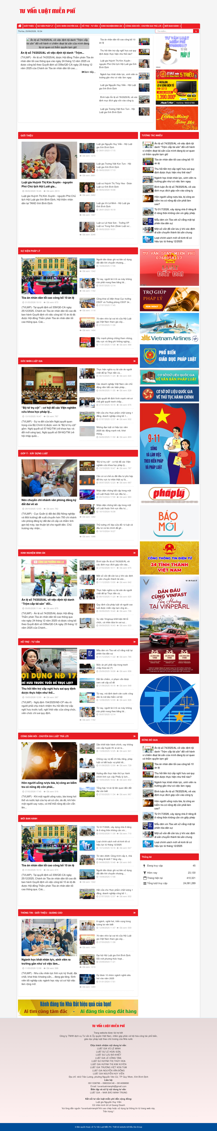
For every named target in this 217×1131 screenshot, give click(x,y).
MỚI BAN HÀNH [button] (172, 26)
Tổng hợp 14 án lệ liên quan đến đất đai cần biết (114, 789)
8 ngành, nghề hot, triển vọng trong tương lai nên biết (113, 923)
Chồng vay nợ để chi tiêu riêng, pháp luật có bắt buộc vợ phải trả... (114, 760)
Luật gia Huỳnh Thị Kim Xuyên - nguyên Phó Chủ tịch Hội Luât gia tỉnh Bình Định (117, 64)
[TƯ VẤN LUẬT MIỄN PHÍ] (47, 11)
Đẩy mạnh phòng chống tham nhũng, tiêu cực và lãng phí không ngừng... (114, 340)
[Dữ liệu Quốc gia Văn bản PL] (169, 377)
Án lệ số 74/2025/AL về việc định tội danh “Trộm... (52, 53)
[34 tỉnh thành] (169, 557)
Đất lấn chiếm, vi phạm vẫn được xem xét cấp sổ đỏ (112, 680)
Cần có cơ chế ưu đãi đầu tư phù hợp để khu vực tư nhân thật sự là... (114, 477)
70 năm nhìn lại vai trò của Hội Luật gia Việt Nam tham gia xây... (113, 320)
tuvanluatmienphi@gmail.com (111, 1086)
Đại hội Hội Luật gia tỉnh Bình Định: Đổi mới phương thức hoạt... (113, 957)
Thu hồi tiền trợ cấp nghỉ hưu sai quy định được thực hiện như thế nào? (117, 52)
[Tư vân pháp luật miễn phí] (169, 267)
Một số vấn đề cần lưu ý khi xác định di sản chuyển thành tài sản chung (174, 230)
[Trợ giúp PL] (169, 299)
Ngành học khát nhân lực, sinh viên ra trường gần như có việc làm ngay (118, 76)
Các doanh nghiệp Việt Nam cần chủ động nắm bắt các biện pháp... (114, 385)
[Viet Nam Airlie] (169, 327)
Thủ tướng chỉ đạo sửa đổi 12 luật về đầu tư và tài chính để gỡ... (114, 526)
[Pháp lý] (169, 494)
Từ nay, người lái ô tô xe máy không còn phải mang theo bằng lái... (114, 280)
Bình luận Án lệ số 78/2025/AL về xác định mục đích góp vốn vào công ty (118, 98)
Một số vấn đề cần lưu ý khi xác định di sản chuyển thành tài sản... (114, 577)
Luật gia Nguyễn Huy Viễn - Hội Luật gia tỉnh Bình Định (117, 86)
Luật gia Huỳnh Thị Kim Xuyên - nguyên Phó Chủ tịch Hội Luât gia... (47, 184)
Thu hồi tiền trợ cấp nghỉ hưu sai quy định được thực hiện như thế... (49, 691)
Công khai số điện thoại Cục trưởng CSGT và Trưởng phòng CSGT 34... (113, 300)
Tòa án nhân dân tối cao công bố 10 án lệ (117, 41)
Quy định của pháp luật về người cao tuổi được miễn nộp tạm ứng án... (114, 606)
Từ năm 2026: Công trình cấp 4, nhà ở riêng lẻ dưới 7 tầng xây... (114, 857)
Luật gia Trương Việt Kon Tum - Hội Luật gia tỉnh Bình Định (117, 110)
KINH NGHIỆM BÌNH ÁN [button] (112, 26)
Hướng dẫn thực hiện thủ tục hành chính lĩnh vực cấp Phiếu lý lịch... (113, 775)
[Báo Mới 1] (169, 522)
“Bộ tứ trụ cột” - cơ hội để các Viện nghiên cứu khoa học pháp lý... (49, 410)
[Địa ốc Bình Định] (78, 1007)
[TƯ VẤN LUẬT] (177, 51)
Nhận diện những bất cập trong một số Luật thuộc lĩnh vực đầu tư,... (113, 492)
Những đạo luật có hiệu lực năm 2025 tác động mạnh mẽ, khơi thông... (112, 430)
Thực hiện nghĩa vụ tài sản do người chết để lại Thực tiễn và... (114, 371)
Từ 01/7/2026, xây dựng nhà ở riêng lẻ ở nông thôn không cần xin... (113, 828)
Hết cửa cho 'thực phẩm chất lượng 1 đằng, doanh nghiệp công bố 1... (114, 414)
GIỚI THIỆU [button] (29, 26)
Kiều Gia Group (135, 1126)
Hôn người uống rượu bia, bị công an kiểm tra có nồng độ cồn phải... (49, 785)
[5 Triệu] (177, 86)
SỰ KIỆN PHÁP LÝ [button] (45, 26)
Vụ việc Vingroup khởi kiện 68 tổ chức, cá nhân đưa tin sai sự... (112, 620)
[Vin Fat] (169, 624)
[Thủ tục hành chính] (169, 393)
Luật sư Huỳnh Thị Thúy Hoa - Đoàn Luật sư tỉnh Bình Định (114, 185)
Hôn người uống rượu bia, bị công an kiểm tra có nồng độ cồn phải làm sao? (174, 200)
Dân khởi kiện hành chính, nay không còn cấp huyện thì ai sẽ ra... (114, 746)
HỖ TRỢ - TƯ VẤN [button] (90, 26)
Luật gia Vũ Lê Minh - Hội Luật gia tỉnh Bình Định (113, 204)
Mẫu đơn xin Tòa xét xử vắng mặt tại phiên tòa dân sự (114, 652)
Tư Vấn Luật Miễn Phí (103, 1126)
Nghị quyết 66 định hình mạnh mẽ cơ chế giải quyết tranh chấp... (114, 400)
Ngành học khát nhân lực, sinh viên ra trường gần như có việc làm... (46, 961)
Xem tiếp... (90, 72)
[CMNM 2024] (177, 118)
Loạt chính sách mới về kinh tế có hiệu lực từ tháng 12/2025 (113, 843)
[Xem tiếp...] (134, 361)
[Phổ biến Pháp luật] (169, 355)
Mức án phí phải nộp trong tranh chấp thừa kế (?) (112, 666)
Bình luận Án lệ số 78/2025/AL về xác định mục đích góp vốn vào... (113, 563)
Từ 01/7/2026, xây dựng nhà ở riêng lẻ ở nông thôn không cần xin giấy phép (175, 211)
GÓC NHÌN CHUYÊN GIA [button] (68, 26)
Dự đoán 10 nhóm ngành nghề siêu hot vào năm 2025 (113, 976)
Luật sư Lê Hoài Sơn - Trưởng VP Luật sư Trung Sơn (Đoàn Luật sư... (113, 224)
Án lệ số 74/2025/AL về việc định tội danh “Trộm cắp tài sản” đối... (48, 602)
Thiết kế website (119, 1126)
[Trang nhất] (20, 26)
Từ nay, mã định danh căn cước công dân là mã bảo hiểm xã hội (114, 695)
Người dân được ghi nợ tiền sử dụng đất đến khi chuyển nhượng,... (114, 261)
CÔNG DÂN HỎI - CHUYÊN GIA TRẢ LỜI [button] (143, 26)
